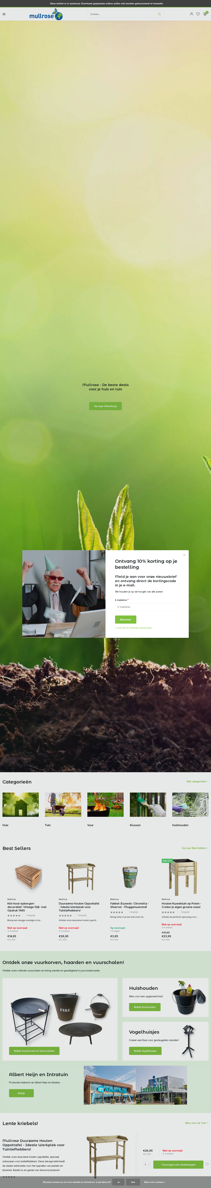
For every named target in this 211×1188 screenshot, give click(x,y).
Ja (118, 1182)
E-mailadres (122, 599)
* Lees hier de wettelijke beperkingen (133, 628)
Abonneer (125, 619)
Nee (133, 1182)
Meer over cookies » (154, 1182)
